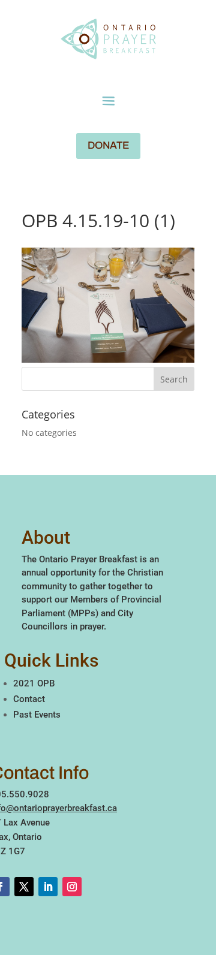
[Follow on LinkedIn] (48, 886)
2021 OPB (34, 683)
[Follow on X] (24, 886)
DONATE (108, 145)
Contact (29, 699)
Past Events (37, 714)
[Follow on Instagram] (72, 886)
